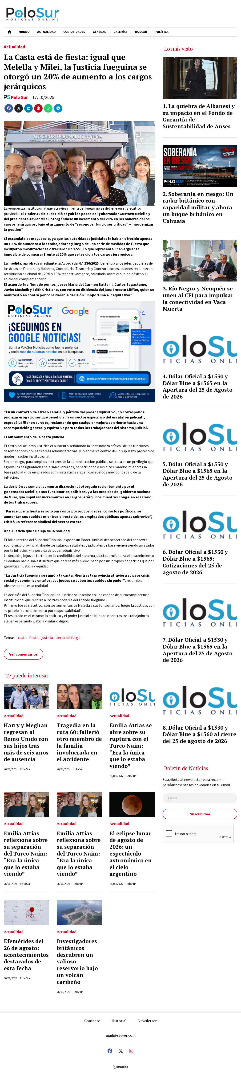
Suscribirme (120, 280)
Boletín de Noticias (91, 230)
